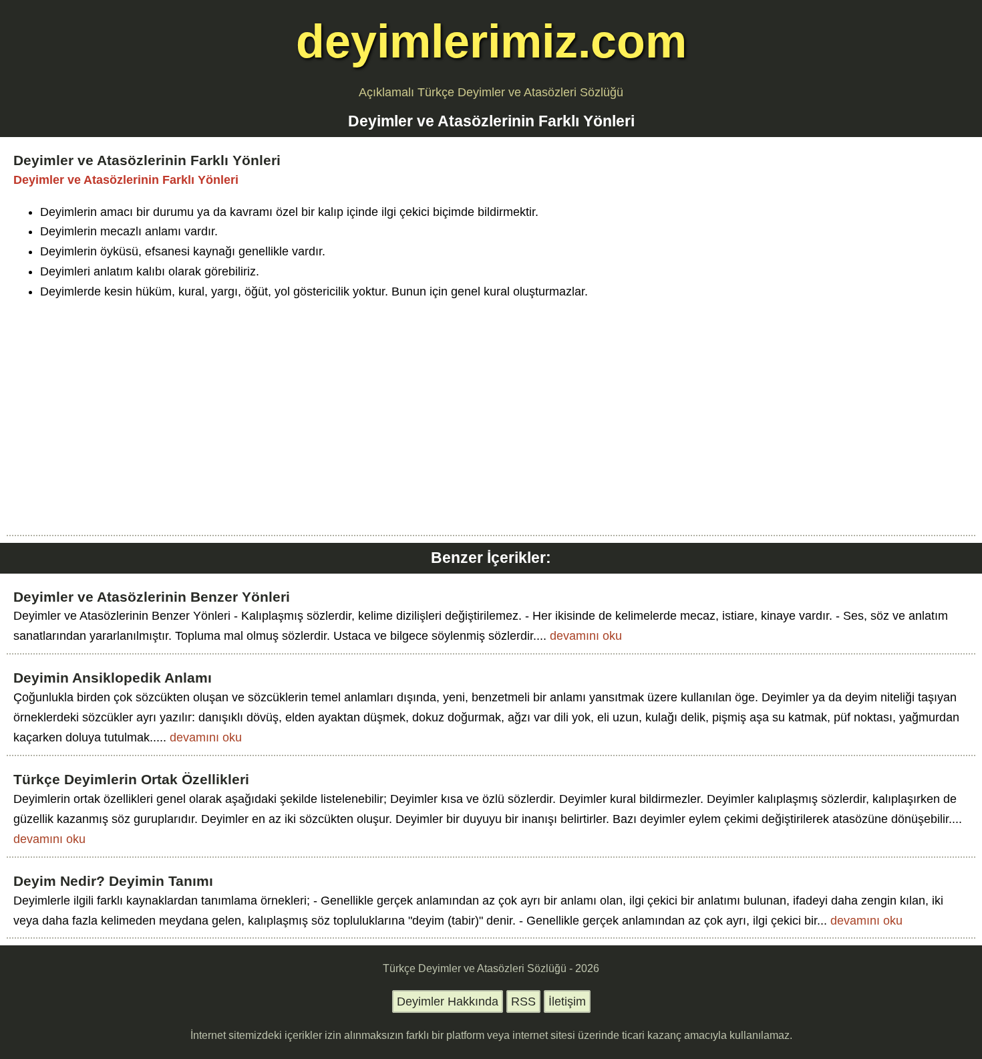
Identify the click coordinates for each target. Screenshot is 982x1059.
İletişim (567, 1001)
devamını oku (586, 635)
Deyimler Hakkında (447, 1001)
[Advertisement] (491, 407)
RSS (523, 1001)
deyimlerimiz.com (491, 41)
